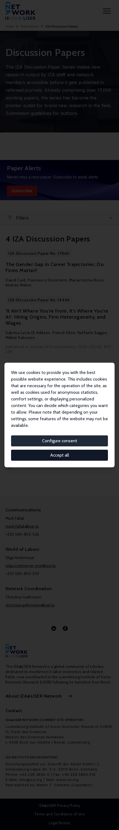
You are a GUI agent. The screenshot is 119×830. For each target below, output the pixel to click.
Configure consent (59, 440)
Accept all (59, 455)
